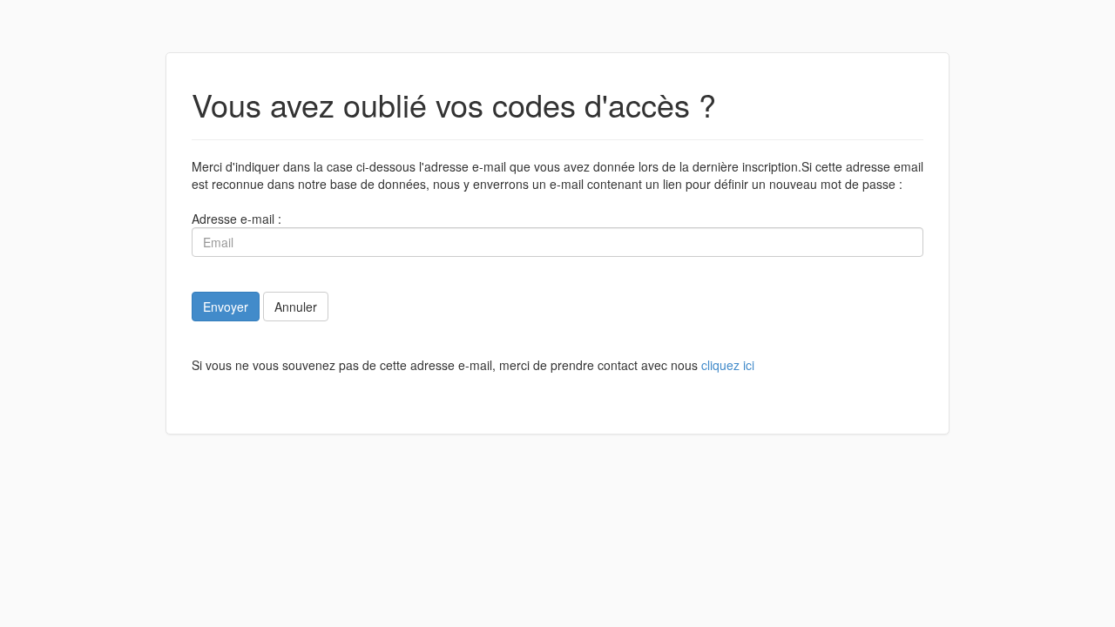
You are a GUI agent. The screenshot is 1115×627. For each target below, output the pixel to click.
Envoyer (225, 306)
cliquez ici (727, 365)
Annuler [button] (295, 306)
